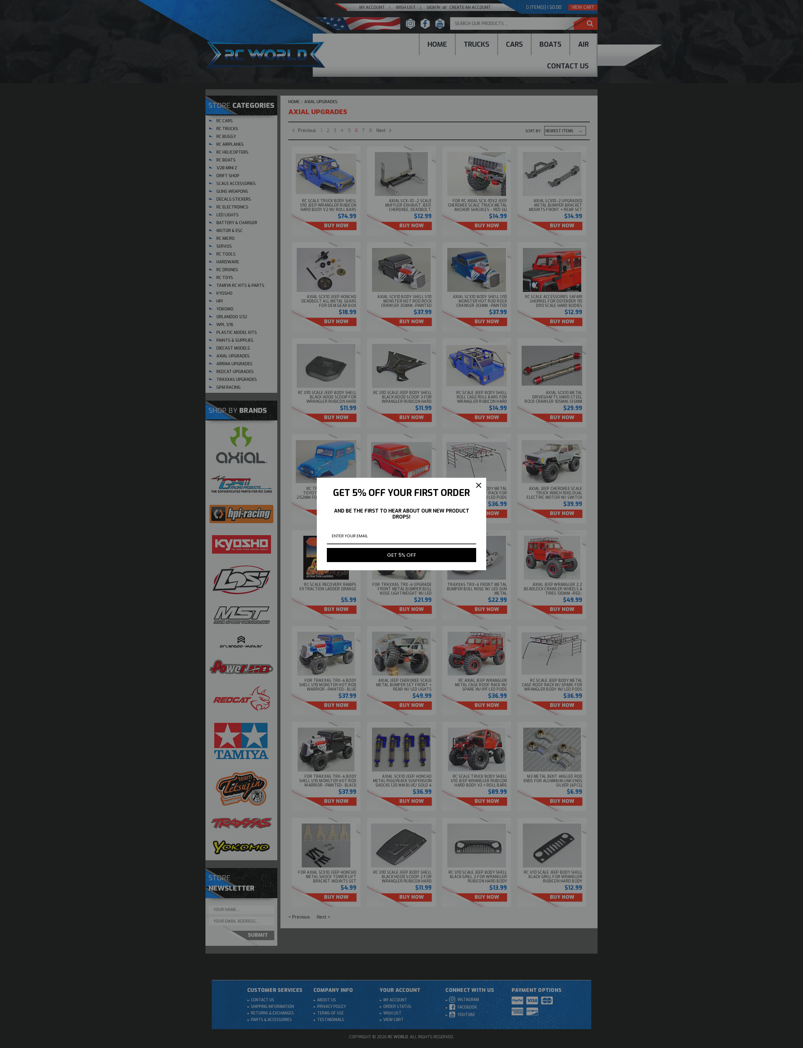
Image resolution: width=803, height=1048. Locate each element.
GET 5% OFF (401, 555)
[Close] (478, 485)
